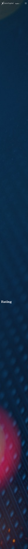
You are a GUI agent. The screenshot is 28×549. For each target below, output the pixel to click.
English (17, 3)
